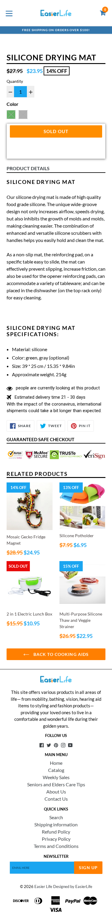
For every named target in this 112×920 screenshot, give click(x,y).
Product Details (28, 168)
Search (56, 817)
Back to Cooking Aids (60, 654)
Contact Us (56, 799)
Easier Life (43, 886)
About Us (56, 791)
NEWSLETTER (56, 856)
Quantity (15, 81)
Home (56, 763)
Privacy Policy (56, 839)
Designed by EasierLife (72, 886)
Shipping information (56, 824)
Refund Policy (56, 831)
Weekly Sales (56, 777)
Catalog (56, 770)
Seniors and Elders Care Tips (56, 784)
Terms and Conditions (56, 846)
